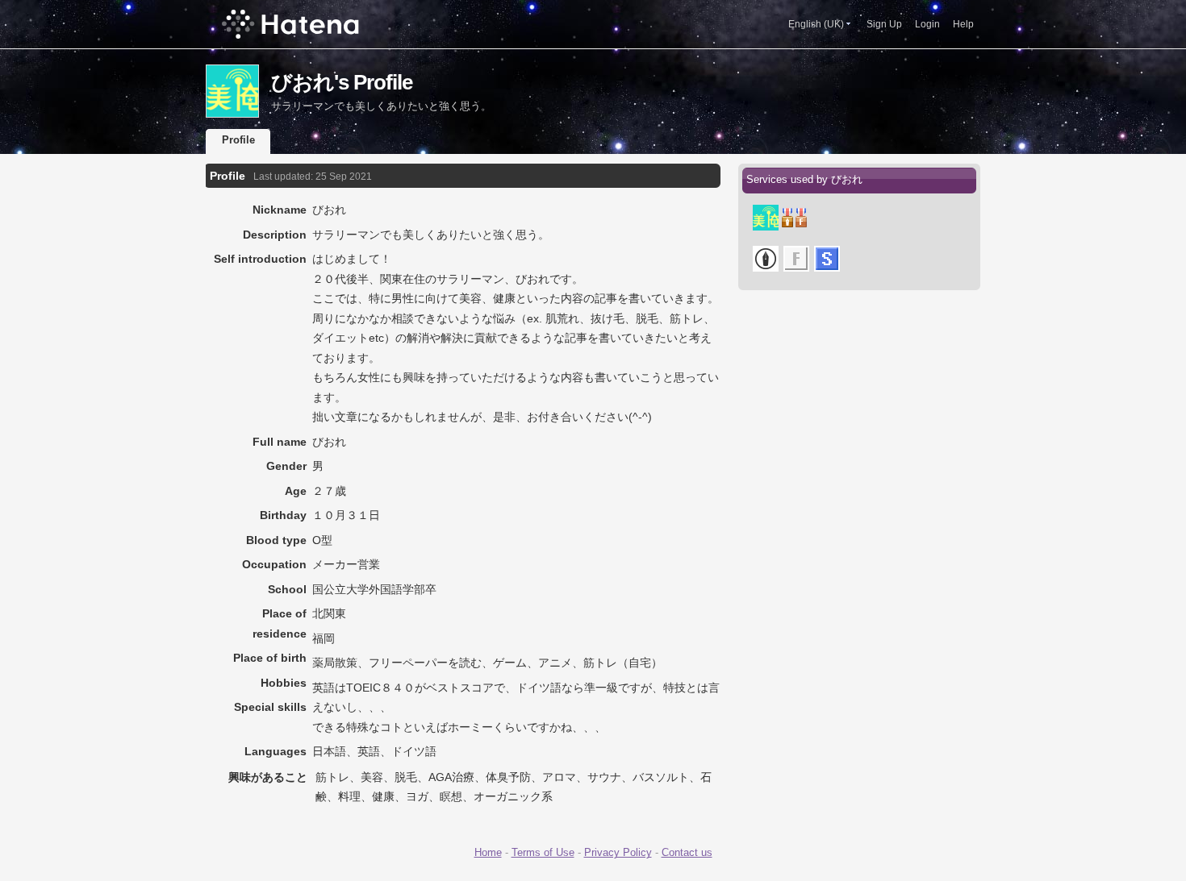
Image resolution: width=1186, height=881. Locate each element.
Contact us (687, 852)
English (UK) (816, 24)
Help (963, 24)
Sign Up (884, 24)
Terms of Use (543, 852)
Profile (238, 140)
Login (927, 24)
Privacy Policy (618, 852)
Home (488, 852)
